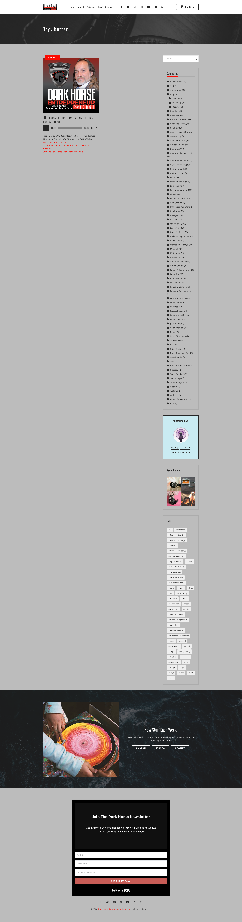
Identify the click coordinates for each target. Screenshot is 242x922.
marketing (182, 593)
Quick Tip (176, 102)
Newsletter (175, 257)
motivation (174, 604)
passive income (176, 630)
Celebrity (174, 128)
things (172, 667)
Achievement (176, 81)
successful (174, 662)
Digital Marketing (178, 165)
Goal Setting (176, 202)
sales (172, 641)
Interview (174, 219)
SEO (172, 344)
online (187, 609)
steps (172, 651)
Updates (176, 107)
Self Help (174, 340)
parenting (174, 625)
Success (174, 370)
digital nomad (176, 561)
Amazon (141, 748)
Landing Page (176, 223)
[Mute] (92, 128)
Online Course (176, 266)
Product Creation (178, 315)
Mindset (174, 249)
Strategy (173, 657)
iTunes (174, 448)
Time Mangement (178, 382)
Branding (174, 111)
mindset (173, 598)
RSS (188, 452)
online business (176, 614)
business (181, 530)
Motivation (175, 253)
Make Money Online (179, 236)
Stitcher (185, 448)
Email (172, 177)
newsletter (174, 609)
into (191, 588)
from (172, 588)
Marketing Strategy (179, 244)
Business (174, 115)
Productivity (176, 319)
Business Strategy (179, 123)
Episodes (91, 7)
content (173, 545)
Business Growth (178, 119)
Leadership (175, 228)
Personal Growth (178, 298)
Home (72, 7)
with (191, 673)
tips (182, 667)
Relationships (176, 328)
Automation (176, 90)
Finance (174, 194)
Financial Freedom (179, 198)
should (183, 641)
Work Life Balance (178, 399)
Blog (100, 7)
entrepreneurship (177, 583)
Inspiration (175, 211)
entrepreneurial (176, 577)
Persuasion (175, 302)
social (187, 646)
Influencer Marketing (180, 207)
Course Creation (177, 140)
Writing (173, 403)
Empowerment (177, 186)
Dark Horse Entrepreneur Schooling (115, 909)
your (171, 678)
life (171, 593)
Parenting (174, 274)
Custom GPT (176, 149)
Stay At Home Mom (179, 365)
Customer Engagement (181, 153)
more (185, 598)
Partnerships (176, 278)
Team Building (177, 374)
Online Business (178, 261)
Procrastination (177, 311)
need (187, 604)
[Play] (46, 128)
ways (172, 673)
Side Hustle (175, 349)
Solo (172, 361)
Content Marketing (179, 132)
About (81, 7)
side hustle (174, 646)
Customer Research (179, 160)
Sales (172, 332)
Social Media (176, 357)
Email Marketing (178, 181)
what (182, 673)
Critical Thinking (178, 144)
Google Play (177, 452)
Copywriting (175, 136)
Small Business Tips (180, 353)
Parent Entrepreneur (179, 270)
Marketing (175, 240)
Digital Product (177, 173)
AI (171, 86)
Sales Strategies (178, 336)
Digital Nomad (177, 169)
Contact (109, 7)
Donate (189, 7)
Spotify (180, 748)
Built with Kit (121, 890)
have (182, 588)
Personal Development (181, 291)
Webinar (174, 391)
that (186, 662)
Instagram (175, 215)
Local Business (177, 232)
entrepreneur (175, 572)
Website (174, 395)
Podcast (52, 57)
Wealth (173, 386)
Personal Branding (178, 287)
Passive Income (177, 282)
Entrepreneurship (178, 190)
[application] (71, 128)
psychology (175, 323)
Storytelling (185, 651)
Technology (175, 378)
